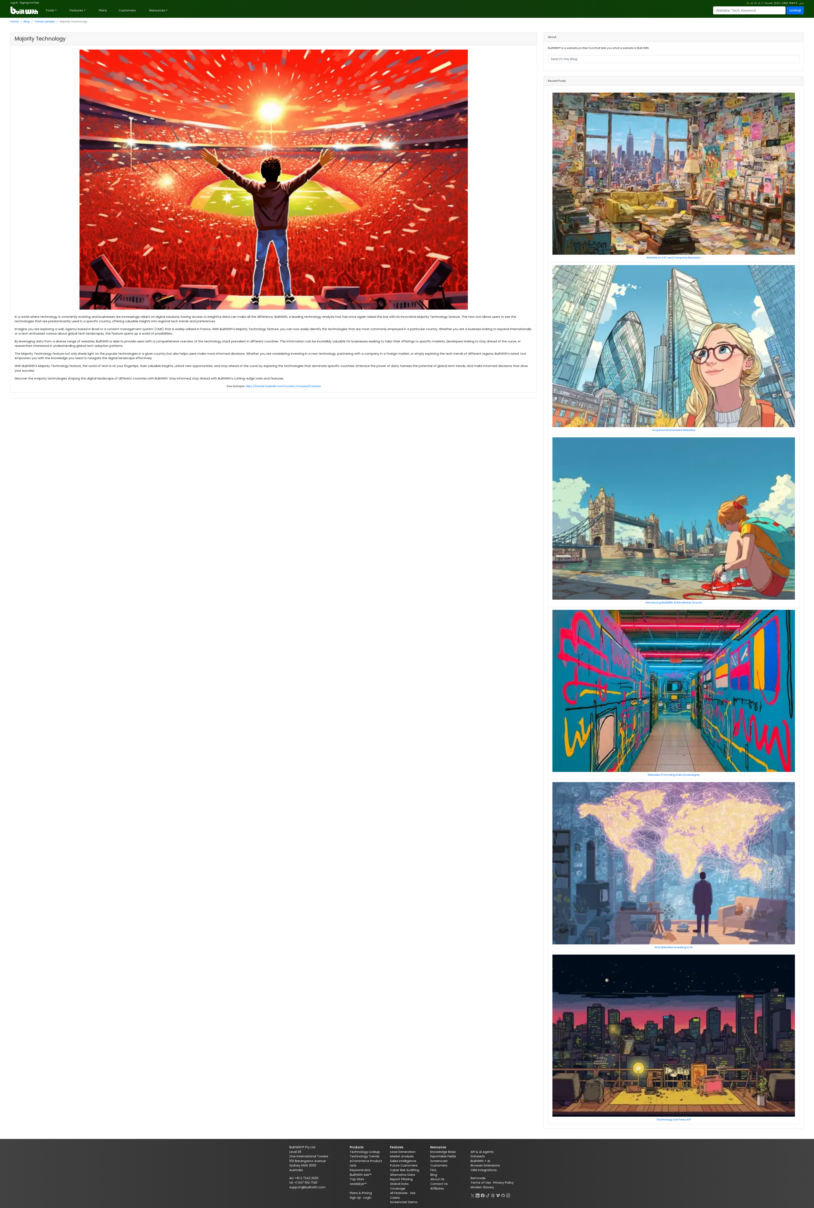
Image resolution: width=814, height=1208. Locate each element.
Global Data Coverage (399, 1186)
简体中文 (793, 3)
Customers (127, 10)
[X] (472, 1195)
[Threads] (493, 1195)
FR (755, 3)
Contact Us (439, 1184)
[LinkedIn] (477, 1195)
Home (14, 21)
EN (748, 3)
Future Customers (404, 1165)
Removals (478, 1178)
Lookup (795, 10)
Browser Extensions (485, 1165)
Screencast (439, 1161)
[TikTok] (488, 1195)
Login (367, 1197)
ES (759, 3)
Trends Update (44, 21)
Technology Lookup (365, 1152)
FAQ (433, 1170)
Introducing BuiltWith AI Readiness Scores (673, 602)
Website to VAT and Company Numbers (673, 257)
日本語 (785, 3)
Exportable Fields (443, 1156)
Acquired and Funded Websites (673, 430)
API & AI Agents (482, 1152)
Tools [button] (50, 10)
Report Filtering (401, 1179)
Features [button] (76, 10)
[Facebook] (483, 1195)
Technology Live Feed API (673, 1119)
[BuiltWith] (24, 10)
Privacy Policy (503, 1182)
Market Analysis (402, 1156)
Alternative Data (402, 1175)
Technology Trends (364, 1156)
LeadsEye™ (358, 1184)
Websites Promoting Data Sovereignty (674, 775)
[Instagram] (508, 1195)
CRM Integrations (484, 1170)
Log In (14, 2)
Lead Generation (402, 1152)
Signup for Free (29, 2)
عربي (801, 3)
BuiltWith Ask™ (360, 1175)
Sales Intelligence (403, 1161)
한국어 (777, 3)
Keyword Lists (360, 1170)
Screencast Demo (404, 1202)
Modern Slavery (482, 1187)
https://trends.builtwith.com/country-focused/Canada (283, 386)
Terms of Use (481, 1182)
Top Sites (357, 1179)
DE (751, 3)
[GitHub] (503, 1195)
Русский (769, 3)
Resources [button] (157, 10)
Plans (103, 10)
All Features (399, 1193)
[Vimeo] (498, 1195)
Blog (27, 21)
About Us (437, 1179)
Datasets (478, 1156)
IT (762, 3)
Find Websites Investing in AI (674, 947)
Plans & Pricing (361, 1193)
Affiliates (437, 1188)
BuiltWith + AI (480, 1161)
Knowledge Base (443, 1152)
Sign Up (355, 1197)
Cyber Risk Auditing (404, 1170)
